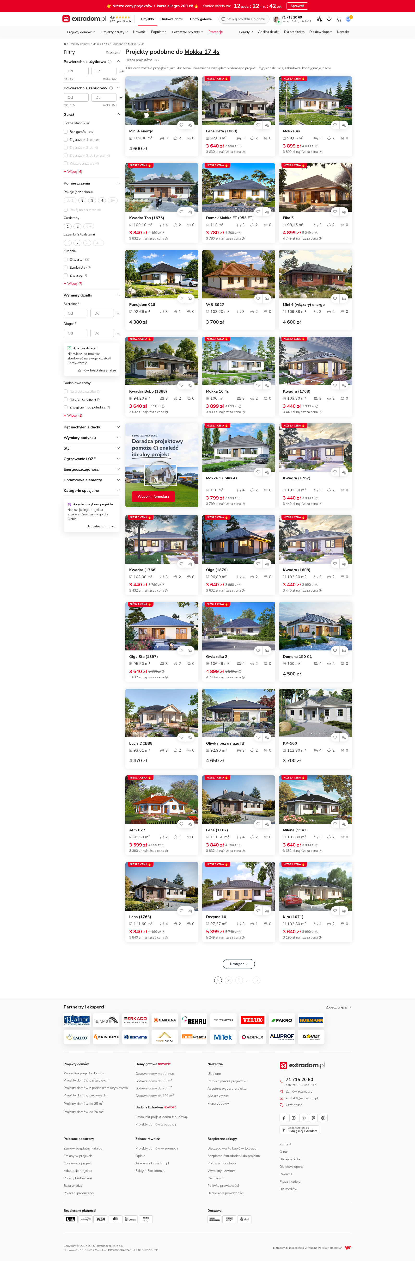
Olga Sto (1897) (143, 656)
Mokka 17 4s (100, 44)
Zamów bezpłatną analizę (97, 370)
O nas (284, 1152)
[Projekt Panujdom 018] (161, 274)
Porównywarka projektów (227, 1081)
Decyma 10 (216, 917)
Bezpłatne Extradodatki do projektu (234, 1156)
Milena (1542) (295, 830)
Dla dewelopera (320, 32)
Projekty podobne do (172, 52)
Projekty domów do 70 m (84, 1112)
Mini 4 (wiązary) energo (304, 304)
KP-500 (290, 743)
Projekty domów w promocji (156, 1148)
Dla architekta (294, 32)
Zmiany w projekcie (78, 1156)
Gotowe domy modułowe (154, 1073)
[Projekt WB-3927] (238, 274)
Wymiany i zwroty (221, 1170)
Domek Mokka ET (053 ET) (230, 218)
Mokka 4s (291, 131)
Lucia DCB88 (141, 743)
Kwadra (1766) (143, 570)
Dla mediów (288, 1189)
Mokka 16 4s (217, 391)
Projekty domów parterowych (86, 1080)
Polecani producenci (79, 1193)
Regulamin (215, 1178)
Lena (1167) (217, 830)
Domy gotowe (201, 19)
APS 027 (137, 830)
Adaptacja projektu (78, 1170)
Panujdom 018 (142, 304)
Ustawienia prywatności (226, 1193)
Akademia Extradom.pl (152, 1163)
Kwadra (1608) (297, 570)
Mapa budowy (218, 1103)
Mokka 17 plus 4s (221, 478)
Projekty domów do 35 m (84, 1103)
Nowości (139, 32)
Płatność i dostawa (222, 1163)
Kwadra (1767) (297, 478)
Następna (237, 964)
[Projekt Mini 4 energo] (161, 100)
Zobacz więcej (336, 1007)
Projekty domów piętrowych (85, 1095)
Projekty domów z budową (155, 1124)
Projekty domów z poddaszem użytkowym (96, 1088)
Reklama (286, 1174)
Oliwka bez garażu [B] (226, 743)
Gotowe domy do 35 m (153, 1081)
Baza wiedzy (73, 1185)
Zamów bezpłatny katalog (83, 1148)
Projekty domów (79, 44)
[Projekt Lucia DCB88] (161, 713)
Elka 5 (288, 218)
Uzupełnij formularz (101, 526)
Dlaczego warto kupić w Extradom (233, 1148)
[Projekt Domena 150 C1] (315, 626)
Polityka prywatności (223, 1185)
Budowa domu (172, 19)
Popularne (158, 32)
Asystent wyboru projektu (227, 1088)
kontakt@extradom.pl (302, 1098)
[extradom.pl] (84, 19)
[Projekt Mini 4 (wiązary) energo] (315, 274)
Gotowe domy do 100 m (154, 1096)
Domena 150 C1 (297, 656)
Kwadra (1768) (297, 391)
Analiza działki (268, 32)
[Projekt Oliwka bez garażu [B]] (238, 713)
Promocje (215, 32)
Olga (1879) (217, 570)
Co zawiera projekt (78, 1163)
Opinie (140, 1156)
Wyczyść (113, 52)
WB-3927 (215, 304)
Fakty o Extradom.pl (150, 1170)
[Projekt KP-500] (315, 713)
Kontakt (343, 32)
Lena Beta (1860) (222, 131)
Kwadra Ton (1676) (146, 218)
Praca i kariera (290, 1181)
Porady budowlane (78, 1178)
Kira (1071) (293, 917)
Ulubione (214, 1073)
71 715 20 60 (292, 17)
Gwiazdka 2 (216, 656)
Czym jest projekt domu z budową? (161, 1117)
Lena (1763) (140, 917)
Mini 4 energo (141, 131)
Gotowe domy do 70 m (153, 1088)
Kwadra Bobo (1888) (148, 391)
